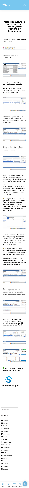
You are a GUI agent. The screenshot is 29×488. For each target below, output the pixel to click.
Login (24, 5)
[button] (25, 483)
